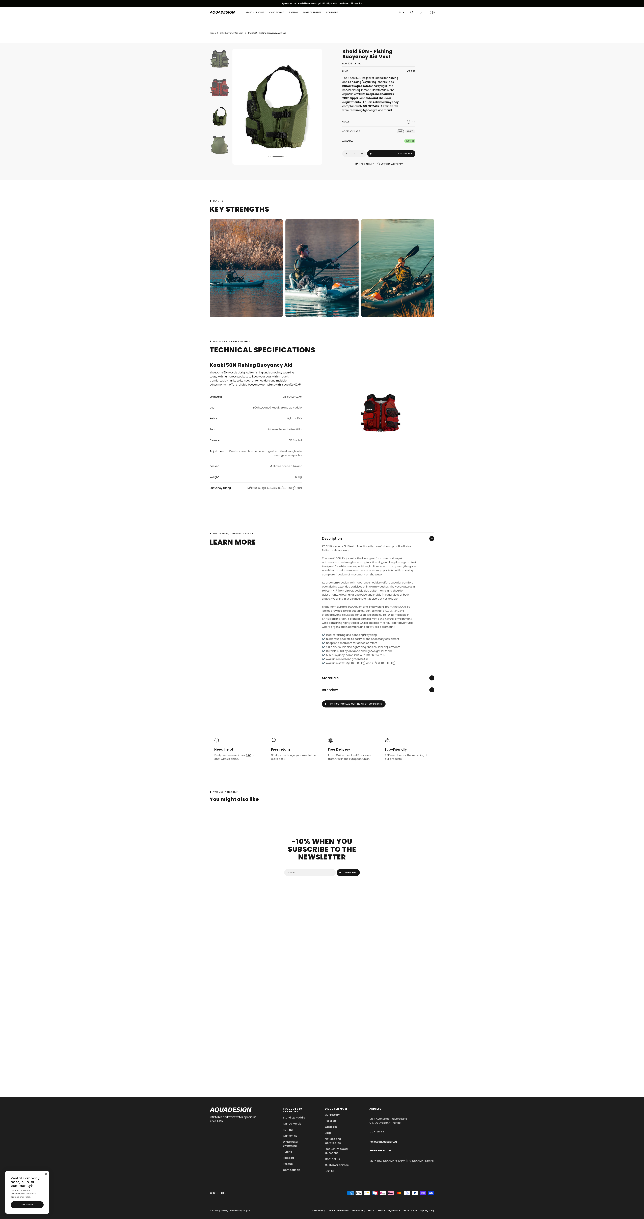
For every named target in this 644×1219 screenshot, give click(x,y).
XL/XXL (411, 131)
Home (213, 33)
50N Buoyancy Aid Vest (231, 33)
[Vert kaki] (408, 122)
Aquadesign (223, 1210)
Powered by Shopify (240, 1210)
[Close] (46, 1174)
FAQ (248, 755)
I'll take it (355, 3)
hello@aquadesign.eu (383, 1142)
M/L (401, 131)
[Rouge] (413, 122)
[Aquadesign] (222, 12)
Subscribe (350, 872)
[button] (412, 12)
